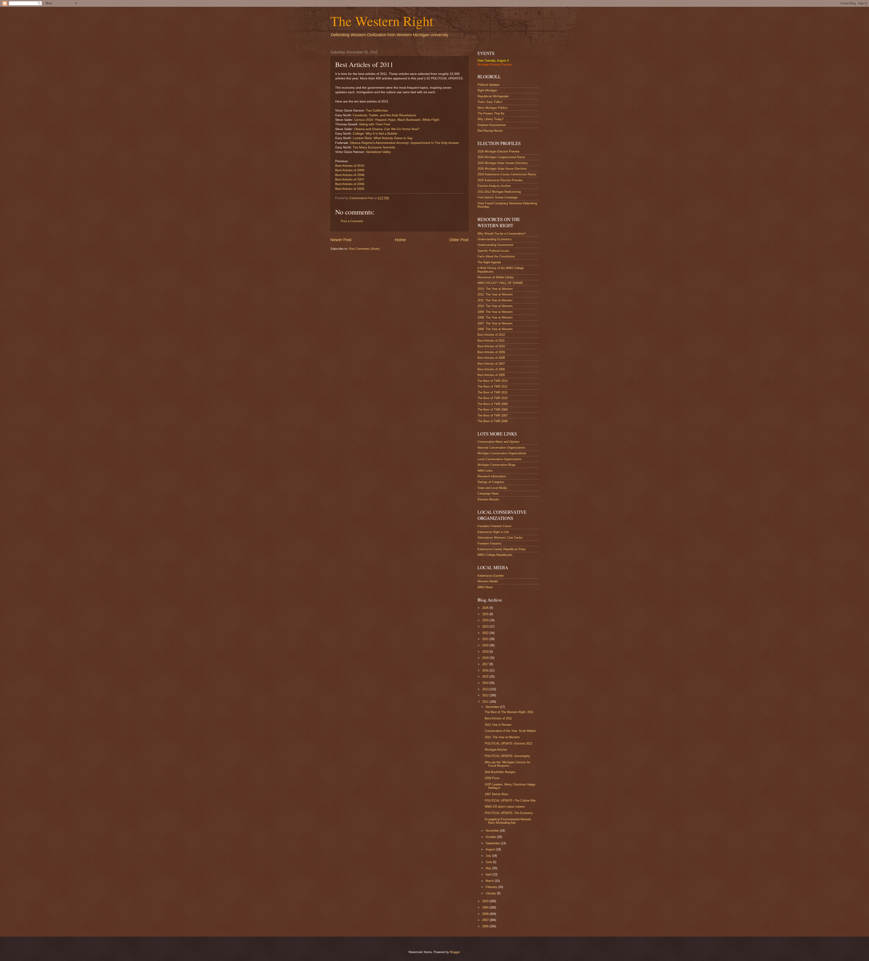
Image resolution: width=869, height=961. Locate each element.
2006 (485, 926)
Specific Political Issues (493, 250)
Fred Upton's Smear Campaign (497, 197)
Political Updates (488, 84)
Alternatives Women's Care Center (500, 537)
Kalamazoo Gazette (490, 575)
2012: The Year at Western (495, 294)
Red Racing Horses (490, 130)
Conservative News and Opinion (498, 441)
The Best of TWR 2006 (492, 421)
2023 (485, 626)
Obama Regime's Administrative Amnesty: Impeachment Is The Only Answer (404, 143)
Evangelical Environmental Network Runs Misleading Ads (508, 821)
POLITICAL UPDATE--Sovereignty (507, 756)
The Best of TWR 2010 (492, 398)
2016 (485, 670)
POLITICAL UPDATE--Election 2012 (508, 743)
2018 (485, 657)
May (489, 868)
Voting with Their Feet (374, 124)
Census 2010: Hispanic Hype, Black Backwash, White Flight (396, 119)
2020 (485, 645)
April (489, 874)
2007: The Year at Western (495, 323)
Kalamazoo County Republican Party (501, 549)
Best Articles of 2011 (491, 340)
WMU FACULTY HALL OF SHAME (500, 283)
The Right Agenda (489, 262)
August (491, 849)
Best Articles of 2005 (349, 188)
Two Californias (377, 110)
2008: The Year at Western (495, 317)
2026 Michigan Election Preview (498, 151)
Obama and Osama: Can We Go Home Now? (387, 129)
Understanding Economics (494, 239)
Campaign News (488, 493)
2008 (485, 914)
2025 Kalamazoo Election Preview (499, 180)
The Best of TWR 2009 (492, 404)
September (493, 843)
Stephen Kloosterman (491, 125)
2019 (485, 651)
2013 (485, 689)
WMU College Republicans (494, 555)
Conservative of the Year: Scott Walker (510, 731)
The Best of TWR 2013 (492, 381)
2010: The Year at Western (495, 306)
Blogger (455, 952)
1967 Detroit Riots (496, 794)
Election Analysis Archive (494, 186)
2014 (485, 683)
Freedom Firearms (489, 543)
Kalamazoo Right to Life (493, 532)
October (491, 837)
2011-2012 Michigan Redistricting (499, 191)
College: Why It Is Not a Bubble (375, 133)
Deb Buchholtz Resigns (500, 772)
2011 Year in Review (498, 724)
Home (400, 240)
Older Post (458, 240)
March (490, 881)
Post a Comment (352, 221)
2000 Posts (492, 778)
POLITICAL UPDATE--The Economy (509, 813)
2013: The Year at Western (495, 288)
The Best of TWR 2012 (492, 386)
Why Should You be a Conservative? (501, 233)
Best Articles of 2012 (491, 334)
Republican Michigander (493, 96)
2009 (485, 907)
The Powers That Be (490, 113)
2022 (485, 633)
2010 (485, 901)
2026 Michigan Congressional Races (501, 157)
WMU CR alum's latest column (505, 806)
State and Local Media (492, 488)
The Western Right (381, 21)
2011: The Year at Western (494, 300)
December (493, 707)
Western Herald (487, 581)
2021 (485, 639)
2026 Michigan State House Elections (502, 168)
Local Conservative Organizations (499, 459)
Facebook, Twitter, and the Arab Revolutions (384, 115)
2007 (485, 920)
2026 (485, 607)
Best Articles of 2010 (349, 165)
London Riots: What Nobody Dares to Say (383, 138)
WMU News (485, 587)
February (492, 887)
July (489, 855)
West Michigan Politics (492, 107)
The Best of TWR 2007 (492, 415)
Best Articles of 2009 (349, 170)
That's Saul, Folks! (489, 102)
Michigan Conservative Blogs (496, 464)
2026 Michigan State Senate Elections (502, 163)
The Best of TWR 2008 (492, 409)
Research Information (491, 476)
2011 (485, 701)
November (493, 830)
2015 (485, 676)
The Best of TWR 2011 (492, 392)
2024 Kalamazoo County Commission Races (506, 174)
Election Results (488, 499)
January (491, 893)
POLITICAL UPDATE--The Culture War (510, 800)
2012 (485, 695)
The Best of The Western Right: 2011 (509, 712)
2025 (485, 614)
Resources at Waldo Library (495, 277)
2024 (485, 620)
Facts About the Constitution (496, 256)
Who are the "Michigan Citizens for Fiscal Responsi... (507, 764)
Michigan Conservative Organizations (501, 453)
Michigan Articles (496, 749)
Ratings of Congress (490, 482)
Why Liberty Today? (490, 119)
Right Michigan (487, 90)
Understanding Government (495, 245)
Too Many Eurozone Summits (374, 147)
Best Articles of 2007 (349, 179)
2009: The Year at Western (495, 312)
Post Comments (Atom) (364, 248)
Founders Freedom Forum (494, 526)
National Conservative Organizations (501, 447)
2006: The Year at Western (495, 329)
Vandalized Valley (378, 152)
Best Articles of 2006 (349, 184)
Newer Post (340, 240)
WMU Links (485, 470)
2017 (485, 664)
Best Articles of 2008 (349, 175)
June (489, 862)
